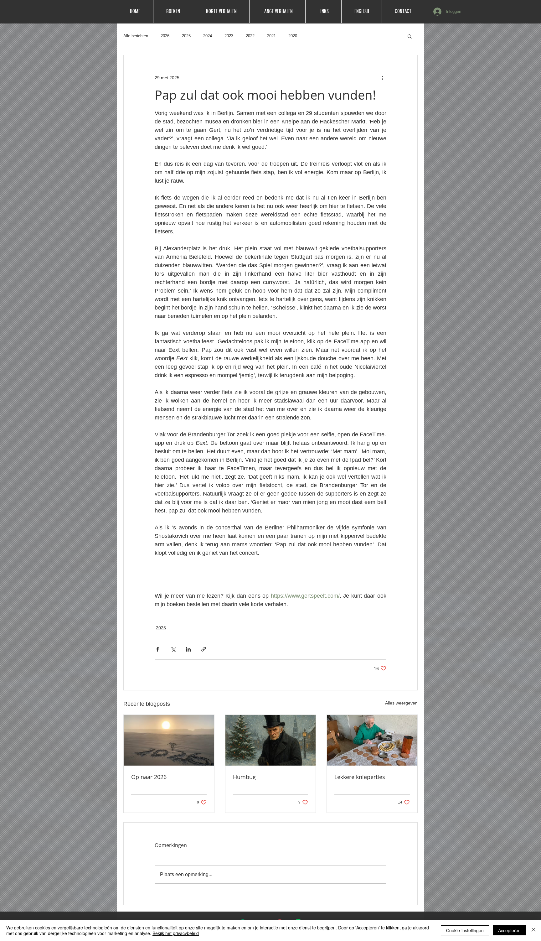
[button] (410, 36)
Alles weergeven (401, 702)
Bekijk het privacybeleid (175, 933)
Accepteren (509, 930)
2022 (250, 36)
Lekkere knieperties (359, 777)
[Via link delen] (204, 649)
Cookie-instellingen (465, 930)
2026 (165, 36)
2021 (271, 36)
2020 (292, 36)
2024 (207, 36)
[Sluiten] (533, 930)
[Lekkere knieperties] (372, 740)
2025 (186, 36)
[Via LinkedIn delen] (188, 649)
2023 (228, 36)
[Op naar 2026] (169, 740)
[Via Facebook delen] (158, 649)
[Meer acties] (382, 77)
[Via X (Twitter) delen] (173, 649)
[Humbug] (270, 740)
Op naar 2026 (149, 777)
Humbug (244, 777)
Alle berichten (135, 36)
